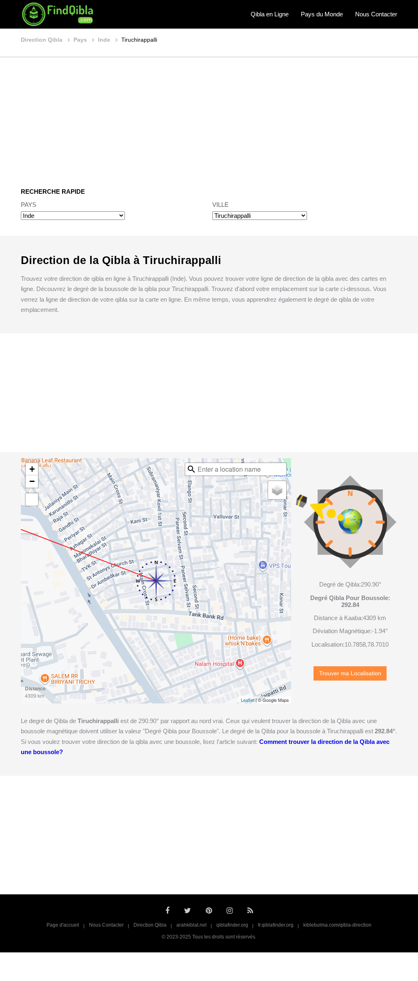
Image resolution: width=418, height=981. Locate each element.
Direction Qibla (150, 925)
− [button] (32, 481)
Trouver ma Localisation (350, 673)
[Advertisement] (209, 116)
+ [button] (32, 469)
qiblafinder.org (232, 925)
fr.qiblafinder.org (275, 925)
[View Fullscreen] (32, 499)
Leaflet (247, 700)
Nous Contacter (376, 14)
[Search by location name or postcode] (191, 469)
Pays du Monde (322, 14)
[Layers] (277, 490)
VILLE (220, 204)
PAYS (28, 204)
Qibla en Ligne (270, 14)
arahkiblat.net (191, 925)
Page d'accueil (63, 925)
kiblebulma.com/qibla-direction (337, 925)
